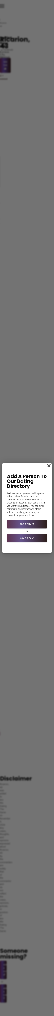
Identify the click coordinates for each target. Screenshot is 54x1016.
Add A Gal (26, 538)
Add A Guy (26, 524)
